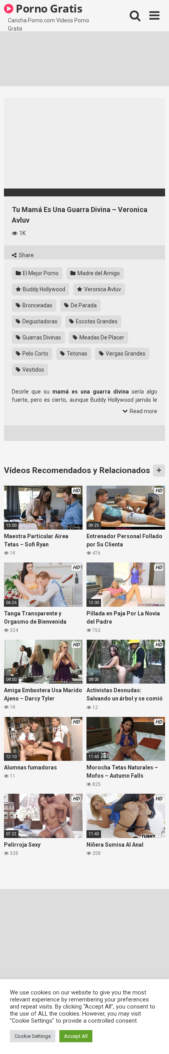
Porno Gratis (48, 8)
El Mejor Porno (40, 273)
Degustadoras (39, 321)
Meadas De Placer (101, 337)
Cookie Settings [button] (33, 1036)
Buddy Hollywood (43, 289)
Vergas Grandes (125, 353)
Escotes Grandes (96, 321)
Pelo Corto (34, 353)
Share (26, 255)
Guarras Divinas (41, 337)
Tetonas (76, 353)
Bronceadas (36, 305)
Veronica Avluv (102, 289)
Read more (143, 411)
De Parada (83, 305)
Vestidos (32, 369)
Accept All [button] (76, 1036)
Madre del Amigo (98, 273)
